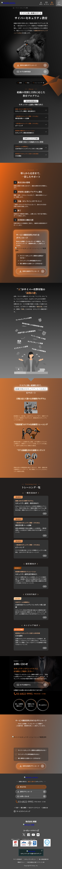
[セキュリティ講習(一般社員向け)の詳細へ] (31, 506)
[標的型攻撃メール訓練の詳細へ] (31, 528)
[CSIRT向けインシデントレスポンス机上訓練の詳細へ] (31, 608)
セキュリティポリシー (30, 859)
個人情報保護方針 (44, 859)
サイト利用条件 (17, 859)
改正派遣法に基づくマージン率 (35, 862)
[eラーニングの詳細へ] (31, 549)
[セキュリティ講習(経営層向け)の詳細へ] (31, 578)
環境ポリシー (21, 862)
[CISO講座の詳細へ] (31, 639)
